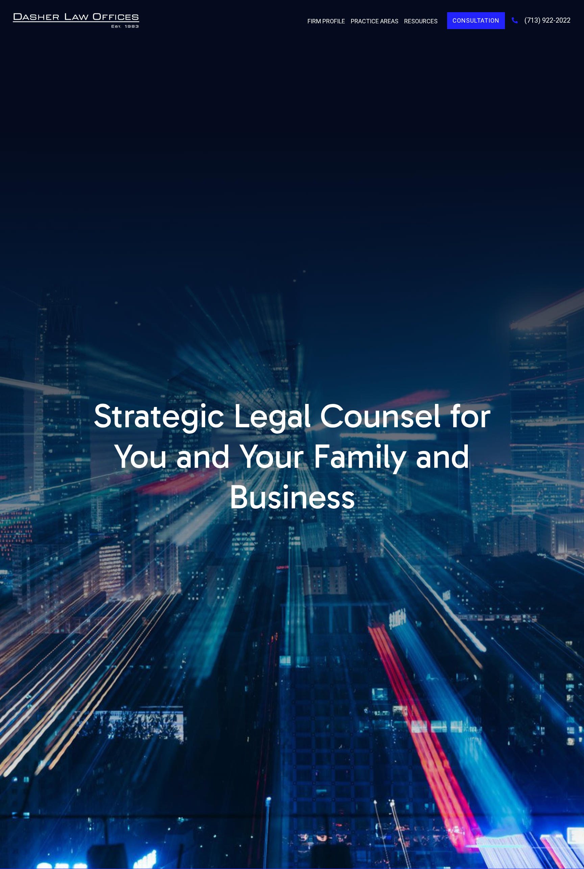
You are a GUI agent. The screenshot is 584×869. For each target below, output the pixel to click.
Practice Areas (374, 21)
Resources (421, 21)
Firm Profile (326, 21)
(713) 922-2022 (547, 20)
